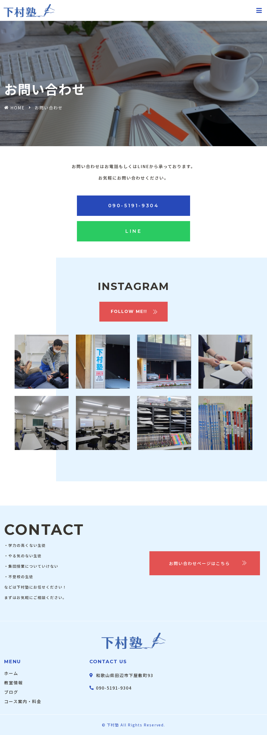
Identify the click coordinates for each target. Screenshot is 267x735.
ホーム (11, 673)
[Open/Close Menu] (259, 10)
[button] (133, 205)
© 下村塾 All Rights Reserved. (133, 724)
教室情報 (13, 682)
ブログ (11, 692)
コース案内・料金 (22, 701)
